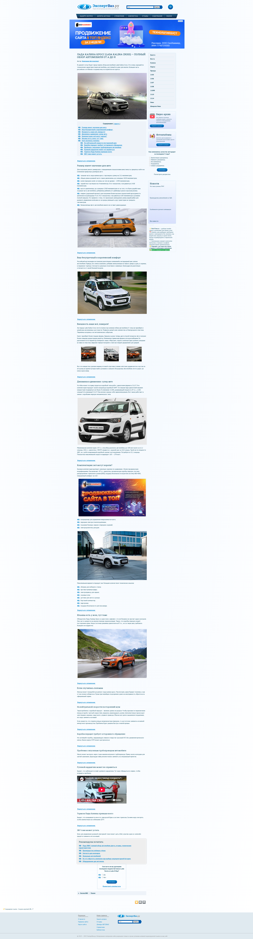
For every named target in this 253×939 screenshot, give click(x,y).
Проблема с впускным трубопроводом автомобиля (102, 147)
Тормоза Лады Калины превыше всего (98, 152)
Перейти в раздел (157, 126)
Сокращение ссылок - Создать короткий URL (18, 909)
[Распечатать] (140, 902)
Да (104, 875)
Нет (104, 877)
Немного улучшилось (158, 160)
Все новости (154, 221)
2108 (152, 86)
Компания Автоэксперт (90, 61)
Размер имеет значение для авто (94, 127)
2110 (152, 94)
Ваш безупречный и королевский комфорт (97, 130)
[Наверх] (144, 902)
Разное (169, 16)
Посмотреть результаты (112, 886)
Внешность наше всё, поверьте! (93, 132)
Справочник (119, 16)
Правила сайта (83, 922)
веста (152, 59)
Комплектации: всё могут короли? (94, 136)
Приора (153, 71)
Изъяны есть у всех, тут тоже (92, 138)
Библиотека (133, 16)
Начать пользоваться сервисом (161, 250)
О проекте (81, 919)
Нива (152, 102)
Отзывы (145, 16)
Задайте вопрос (86, 16)
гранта (152, 55)
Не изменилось (156, 162)
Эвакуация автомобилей (92, 856)
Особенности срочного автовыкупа (160, 209)
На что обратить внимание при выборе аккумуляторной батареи (107, 859)
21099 (152, 90)
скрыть (116, 124)
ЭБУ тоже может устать (93, 154)
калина (153, 63)
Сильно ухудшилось (157, 166)
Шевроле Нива (155, 106)
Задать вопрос (102, 919)
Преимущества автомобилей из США (161, 198)
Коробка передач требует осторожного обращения (103, 145)
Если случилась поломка (90, 141)
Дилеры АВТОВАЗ (103, 16)
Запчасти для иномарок (91, 853)
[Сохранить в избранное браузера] (136, 902)
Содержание (157, 16)
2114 (152, 98)
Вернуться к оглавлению (86, 161)
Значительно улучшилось (159, 158)
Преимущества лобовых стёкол (94, 851)
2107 (152, 83)
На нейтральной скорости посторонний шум (100, 143)
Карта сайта (82, 924)
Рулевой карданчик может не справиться (99, 149)
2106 (152, 79)
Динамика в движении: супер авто (94, 134)
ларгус (152, 67)
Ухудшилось (155, 164)
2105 (152, 75)
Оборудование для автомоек (93, 861)
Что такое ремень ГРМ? (157, 186)
